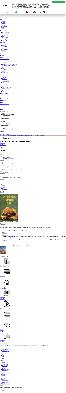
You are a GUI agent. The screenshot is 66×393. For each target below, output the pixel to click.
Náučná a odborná (3, 30)
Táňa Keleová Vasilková (5, 81)
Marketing (3, 378)
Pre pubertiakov (4, 46)
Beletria (1, 19)
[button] (34, 232)
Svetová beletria (4, 27)
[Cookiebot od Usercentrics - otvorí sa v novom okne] (6, 12)
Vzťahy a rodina (4, 36)
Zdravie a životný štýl (5, 37)
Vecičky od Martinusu (4, 96)
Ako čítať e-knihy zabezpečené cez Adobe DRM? (7, 134)
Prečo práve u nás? (4, 363)
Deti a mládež (2, 42)
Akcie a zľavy (4, 70)
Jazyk (1, 171)
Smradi (3, 91)
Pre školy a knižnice (5, 367)
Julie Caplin (4, 78)
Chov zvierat (2, 146)
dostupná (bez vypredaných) (18, 163)
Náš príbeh (3, 374)
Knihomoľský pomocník (5, 369)
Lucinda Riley (4, 82)
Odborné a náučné (3, 145)
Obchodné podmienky (5, 390)
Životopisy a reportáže (5, 35)
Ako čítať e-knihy (4, 366)
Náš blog (3, 375)
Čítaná (3, 234)
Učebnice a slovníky (4, 57)
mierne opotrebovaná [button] (5, 235)
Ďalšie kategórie (4, 40)
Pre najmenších (4, 44)
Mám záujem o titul (5, 72)
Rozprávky (3, 48)
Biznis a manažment (5, 33)
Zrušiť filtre (2, 192)
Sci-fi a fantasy (4, 21)
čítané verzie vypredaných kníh (19, 169)
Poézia (3, 28)
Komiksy (3, 22)
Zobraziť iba (2, 156)
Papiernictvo (2, 102)
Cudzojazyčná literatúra (4, 62)
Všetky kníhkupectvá (5, 349)
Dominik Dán (4, 77)
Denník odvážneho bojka (5, 88)
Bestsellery (3, 67)
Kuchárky (2, 55)
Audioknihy (4, 356)
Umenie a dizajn (4, 39)
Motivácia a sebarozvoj (5, 32)
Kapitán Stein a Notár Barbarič (6, 87)
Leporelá (3, 50)
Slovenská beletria (4, 26)
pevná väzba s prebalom (16, 177)
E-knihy (3, 355)
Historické (3, 25)
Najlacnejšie (4, 188)
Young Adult (4, 47)
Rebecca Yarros (4, 79)
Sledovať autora (2, 143)
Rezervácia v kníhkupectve (6, 365)
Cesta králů (2, 254)
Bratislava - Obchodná (5, 348)
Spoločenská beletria (5, 24)
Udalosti (3, 350)
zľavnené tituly (12, 158)
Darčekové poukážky (4, 93)
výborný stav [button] (4, 229)
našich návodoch (7, 118)
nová (8, 166)
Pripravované (4, 69)
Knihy (3, 137)
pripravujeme (11, 162)
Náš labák (3, 379)
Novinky (3, 68)
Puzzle (1, 109)
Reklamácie (3, 368)
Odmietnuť (58, 4)
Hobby (3, 38)
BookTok (3, 71)
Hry (0, 14)
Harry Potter (4, 86)
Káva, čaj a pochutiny (4, 98)
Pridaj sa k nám (4, 377)
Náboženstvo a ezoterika (4, 59)
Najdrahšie (3, 187)
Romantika (3, 23)
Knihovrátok (13, 230)
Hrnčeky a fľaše (3, 100)
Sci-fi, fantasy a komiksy (5, 49)
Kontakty (3, 373)
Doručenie (3, 362)
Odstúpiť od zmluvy (5, 370)
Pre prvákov (4, 45)
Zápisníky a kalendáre (4, 104)
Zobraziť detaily (49, 12)
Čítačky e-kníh (3, 95)
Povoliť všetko (58, 2)
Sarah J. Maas (4, 80)
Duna (3, 90)
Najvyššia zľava (4, 189)
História (3, 34)
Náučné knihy (4, 51)
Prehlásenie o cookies (5, 380)
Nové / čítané (2, 165)
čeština (9, 172)
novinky (9, 157)
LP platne (2, 107)
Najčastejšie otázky (5, 364)
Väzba (1, 176)
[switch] (26, 12)
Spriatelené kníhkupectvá (5, 351)
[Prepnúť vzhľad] (0, 17)
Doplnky (2, 15)
